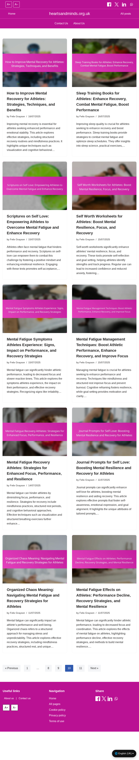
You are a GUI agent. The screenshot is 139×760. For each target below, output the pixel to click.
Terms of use (56, 721)
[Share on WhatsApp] (132, 4)
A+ (8, 4)
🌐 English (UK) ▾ (124, 753)
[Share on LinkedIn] (124, 4)
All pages (54, 704)
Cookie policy (57, 709)
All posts (126, 13)
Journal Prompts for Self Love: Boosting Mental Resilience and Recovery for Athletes (103, 468)
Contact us (25, 698)
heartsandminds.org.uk (69, 13)
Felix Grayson (17, 116)
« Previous (11, 668)
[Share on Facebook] (109, 4)
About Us (79, 23)
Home (11, 13)
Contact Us (61, 23)
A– (16, 4)
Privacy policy (57, 715)
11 (80, 668)
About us (9, 698)
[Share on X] (117, 4)
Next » (94, 668)
